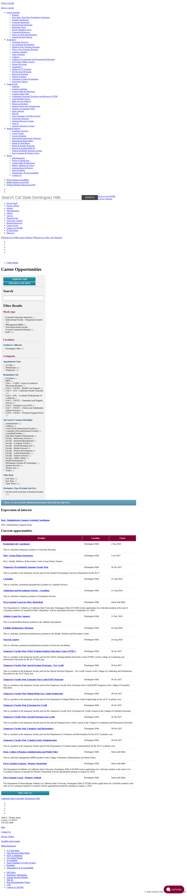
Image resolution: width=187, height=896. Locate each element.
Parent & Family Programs (23, 145)
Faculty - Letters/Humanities (19, 453)
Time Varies (12, 483)
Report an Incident (20, 74)
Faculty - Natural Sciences (18, 455)
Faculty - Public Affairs (17, 458)
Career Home (12, 262)
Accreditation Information (23, 44)
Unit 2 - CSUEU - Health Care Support (24, 388)
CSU (9, 885)
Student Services (14, 465)
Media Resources (8, 846)
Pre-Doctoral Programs (21, 71)
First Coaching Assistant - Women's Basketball (24, 763)
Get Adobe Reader (15, 858)
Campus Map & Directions (23, 91)
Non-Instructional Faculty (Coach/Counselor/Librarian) (19, 328)
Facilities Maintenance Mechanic (18, 628)
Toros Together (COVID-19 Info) (26, 116)
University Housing (20, 118)
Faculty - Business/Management (20, 441)
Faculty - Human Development (20, 451)
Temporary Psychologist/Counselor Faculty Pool (25, 567)
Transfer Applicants (20, 20)
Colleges (15, 57)
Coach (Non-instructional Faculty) (21, 428)
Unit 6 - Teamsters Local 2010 (20, 405)
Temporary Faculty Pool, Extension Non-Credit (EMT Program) (33, 679)
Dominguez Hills (15, 348)
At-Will (10, 365)
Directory (11, 233)
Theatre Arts (12, 468)
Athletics (16, 86)
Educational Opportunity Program (26, 138)
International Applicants (22, 25)
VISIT (26, 182)
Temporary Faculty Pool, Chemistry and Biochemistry (28, 728)
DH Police (11, 872)
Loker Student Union (21, 99)
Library (10, 213)
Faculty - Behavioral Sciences (20, 438)
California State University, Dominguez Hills (20, 798)
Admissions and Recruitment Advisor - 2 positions (26, 590)
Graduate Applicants (20, 22)
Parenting (11, 865)
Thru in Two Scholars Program (25, 49)
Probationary (12, 367)
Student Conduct (19, 76)
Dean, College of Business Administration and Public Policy (30, 752)
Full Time (11, 478)
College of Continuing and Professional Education (33, 59)
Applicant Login (19, 279)
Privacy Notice (7, 836)
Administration (18, 158)
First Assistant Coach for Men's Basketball (23, 602)
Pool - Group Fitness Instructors (18, 555)
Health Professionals (15, 460)
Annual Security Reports (17, 877)
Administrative (13, 423)
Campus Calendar (19, 52)
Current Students (19, 136)
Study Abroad (18, 111)
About (9, 155)
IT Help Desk (12, 230)
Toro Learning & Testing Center (25, 153)
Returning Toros (19, 27)
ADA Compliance (14, 855)
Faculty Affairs (13, 206)
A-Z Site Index (13, 850)
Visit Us (15, 123)
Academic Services (20, 42)
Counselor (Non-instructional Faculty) (23, 431)
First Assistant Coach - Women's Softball (22, 777)
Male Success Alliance (21, 101)
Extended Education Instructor (20, 317)
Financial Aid (12, 218)
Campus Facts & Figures (22, 168)
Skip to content (7, 8)
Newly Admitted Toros (21, 30)
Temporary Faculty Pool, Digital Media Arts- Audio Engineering (33, 693)
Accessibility (12, 860)
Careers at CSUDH (15, 228)
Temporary (12, 370)
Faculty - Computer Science (19, 443)
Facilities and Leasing (10, 841)
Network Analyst (11, 639)
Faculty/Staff (12, 203)
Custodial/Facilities (15, 433)
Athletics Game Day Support (16, 616)
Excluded (11, 378)
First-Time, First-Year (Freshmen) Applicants (31, 17)
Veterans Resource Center (23, 121)
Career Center (18, 133)
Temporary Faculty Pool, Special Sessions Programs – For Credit (33, 665)
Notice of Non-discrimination (24, 34)
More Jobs (24, 793)
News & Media (18, 170)
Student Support (13, 128)
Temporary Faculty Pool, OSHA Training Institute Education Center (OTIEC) (39, 651)
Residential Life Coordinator (16, 544)
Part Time (11, 481)
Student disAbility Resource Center (27, 150)
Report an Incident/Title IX (23, 148)
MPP (9, 381)
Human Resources (14, 223)
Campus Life (12, 84)
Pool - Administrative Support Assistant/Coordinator (25, 520)
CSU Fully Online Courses (23, 62)
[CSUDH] (7, 3)
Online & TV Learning (21, 69)
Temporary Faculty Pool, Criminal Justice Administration (30, 740)
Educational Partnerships (22, 141)
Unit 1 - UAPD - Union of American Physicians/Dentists (22, 384)
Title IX (15, 113)
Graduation (17, 67)
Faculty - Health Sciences (18, 448)
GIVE (33, 185)
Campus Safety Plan (20, 94)
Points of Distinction (20, 160)
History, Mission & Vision (23, 165)
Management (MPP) (15, 325)
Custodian (8, 579)
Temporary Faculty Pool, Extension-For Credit (25, 705)
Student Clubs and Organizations (26, 106)
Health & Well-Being (21, 143)
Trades (10, 470)
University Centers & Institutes (25, 79)
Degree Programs (19, 64)
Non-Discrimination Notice (18, 882)
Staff (9, 332)
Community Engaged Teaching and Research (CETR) (35, 96)
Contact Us (16, 175)
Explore (15, 15)
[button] (174, 889)
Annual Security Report (22, 37)
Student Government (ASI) (23, 108)
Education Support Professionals (21, 436)
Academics (11, 39)
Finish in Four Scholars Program (26, 47)
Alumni (10, 208)
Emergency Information (17, 875)
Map (3, 827)
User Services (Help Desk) (18, 853)
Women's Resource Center (23, 126)
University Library (20, 81)
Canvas (10, 215)
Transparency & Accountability (25, 173)
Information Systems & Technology (22, 463)
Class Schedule (18, 54)
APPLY (26, 180)
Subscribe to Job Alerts (19, 283)
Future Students (13, 12)
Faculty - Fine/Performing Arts (20, 446)
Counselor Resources (21, 32)
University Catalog (15, 220)
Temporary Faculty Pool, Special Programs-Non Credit (29, 717)
